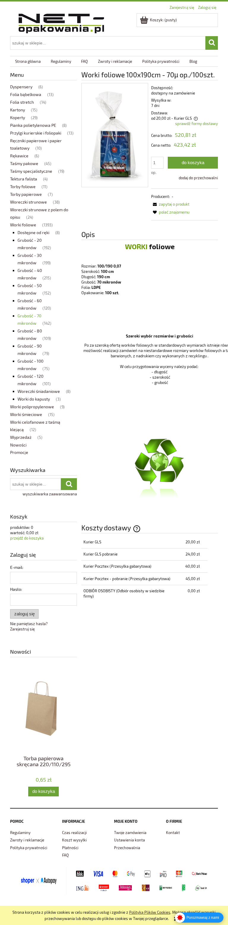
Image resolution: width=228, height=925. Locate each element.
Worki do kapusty (34, 398)
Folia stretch (22, 102)
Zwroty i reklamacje (27, 840)
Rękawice (19, 155)
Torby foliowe (23, 186)
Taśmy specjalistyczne (31, 171)
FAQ (65, 855)
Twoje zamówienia (130, 832)
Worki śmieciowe (26, 414)
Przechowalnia (127, 847)
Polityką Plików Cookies (149, 912)
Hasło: (16, 589)
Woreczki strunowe (28, 201)
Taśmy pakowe (24, 163)
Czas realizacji (74, 832)
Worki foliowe (23, 224)
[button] (170, 204)
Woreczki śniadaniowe (39, 391)
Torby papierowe (26, 194)
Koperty (17, 117)
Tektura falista (23, 178)
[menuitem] (28, 61)
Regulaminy (20, 832)
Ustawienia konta (129, 840)
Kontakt (173, 832)
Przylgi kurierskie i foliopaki (35, 132)
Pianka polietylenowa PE (33, 125)
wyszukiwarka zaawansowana (50, 494)
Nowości (18, 444)
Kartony (17, 109)
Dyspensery (21, 86)
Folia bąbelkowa (25, 94)
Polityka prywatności (28, 847)
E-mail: (16, 567)
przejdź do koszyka (27, 538)
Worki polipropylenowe (32, 406)
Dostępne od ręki (33, 232)
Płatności (70, 847)
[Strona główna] (61, 22)
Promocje (19, 452)
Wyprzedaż (20, 437)
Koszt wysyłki (74, 840)
